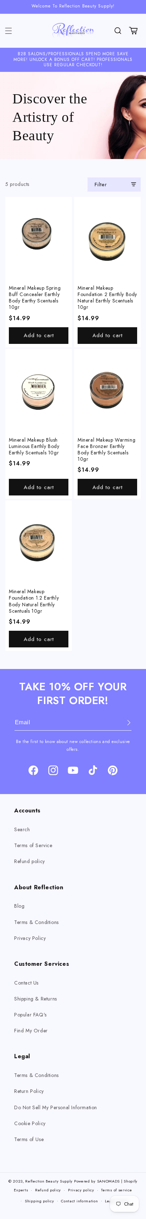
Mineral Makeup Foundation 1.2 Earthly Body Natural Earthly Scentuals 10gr (34, 601)
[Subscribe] (123, 722)
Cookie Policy (30, 1123)
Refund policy (29, 861)
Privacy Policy (30, 938)
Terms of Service (33, 845)
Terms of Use (29, 1139)
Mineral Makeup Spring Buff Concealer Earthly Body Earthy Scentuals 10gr (35, 298)
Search (22, 829)
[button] (8, 31)
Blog (19, 905)
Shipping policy (39, 1201)
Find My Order (31, 1030)
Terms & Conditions (36, 922)
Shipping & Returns (35, 998)
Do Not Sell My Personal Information (55, 1107)
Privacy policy (81, 1190)
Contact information (79, 1201)
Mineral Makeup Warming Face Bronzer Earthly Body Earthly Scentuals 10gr (106, 450)
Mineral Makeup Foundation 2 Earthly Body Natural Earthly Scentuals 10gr (107, 298)
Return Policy (29, 1091)
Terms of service (116, 1190)
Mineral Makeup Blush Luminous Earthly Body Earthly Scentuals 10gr (34, 446)
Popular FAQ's (30, 1014)
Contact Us (26, 982)
